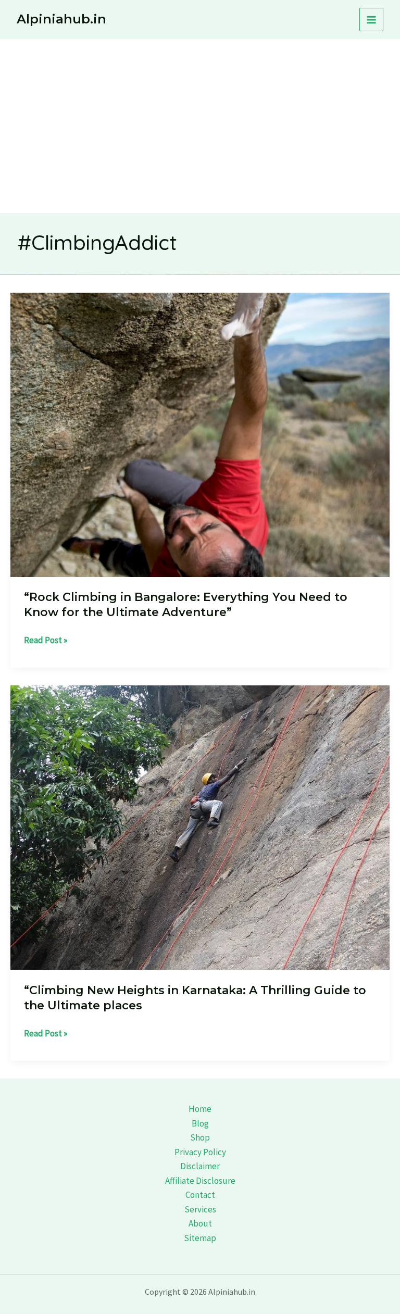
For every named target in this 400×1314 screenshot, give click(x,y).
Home (200, 1109)
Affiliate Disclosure (200, 1180)
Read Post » (45, 641)
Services (200, 1209)
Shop (200, 1137)
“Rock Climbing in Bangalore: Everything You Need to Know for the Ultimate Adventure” (185, 604)
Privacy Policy (200, 1152)
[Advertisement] (200, 117)
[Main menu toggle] (371, 20)
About (200, 1223)
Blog (200, 1123)
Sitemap (200, 1238)
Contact (200, 1194)
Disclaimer (200, 1166)
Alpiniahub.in (61, 19)
